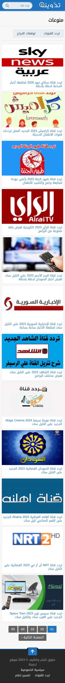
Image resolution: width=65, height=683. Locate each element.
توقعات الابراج (26, 33)
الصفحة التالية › (32, 637)
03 (32, 629)
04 (23, 629)
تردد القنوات (52, 33)
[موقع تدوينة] (50, 5)
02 (42, 629)
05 (13, 629)
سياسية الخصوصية (32, 670)
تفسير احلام (22, 675)
